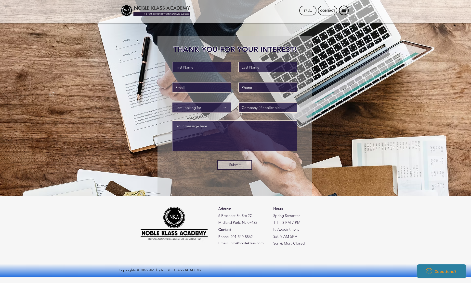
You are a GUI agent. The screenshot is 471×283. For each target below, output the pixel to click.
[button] (344, 10)
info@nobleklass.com (247, 243)
